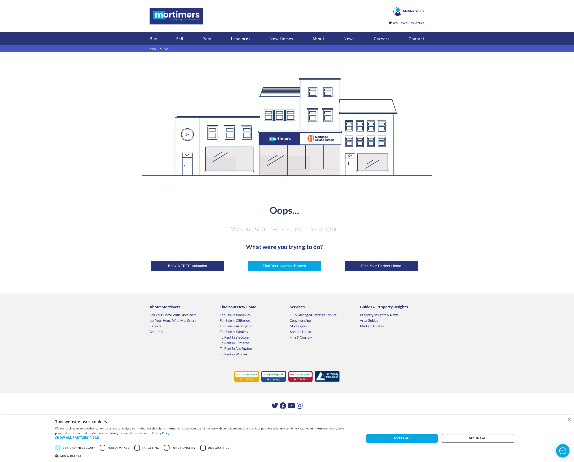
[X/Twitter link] (275, 405)
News (349, 38)
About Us (156, 332)
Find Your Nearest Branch (284, 266)
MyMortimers (413, 11)
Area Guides (369, 320)
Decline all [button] (478, 438)
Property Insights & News (379, 315)
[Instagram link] (299, 405)
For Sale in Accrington (236, 326)
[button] (205, 437)
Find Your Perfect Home (381, 266)
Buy (153, 38)
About (318, 38)
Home (153, 48)
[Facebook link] (283, 405)
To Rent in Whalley (234, 354)
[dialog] (287, 438)
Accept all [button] (402, 438)
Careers (381, 38)
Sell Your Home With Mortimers (173, 315)
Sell (179, 38)
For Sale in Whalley (234, 332)
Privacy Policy (161, 433)
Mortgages (298, 326)
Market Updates (372, 326)
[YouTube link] (291, 405)
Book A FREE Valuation (187, 266)
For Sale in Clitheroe (235, 320)
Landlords (240, 38)
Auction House (301, 332)
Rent (207, 38)
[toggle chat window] (563, 451)
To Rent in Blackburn (235, 337)
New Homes (281, 38)
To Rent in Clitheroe (235, 343)
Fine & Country (301, 337)
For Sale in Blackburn (235, 315)
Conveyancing (300, 320)
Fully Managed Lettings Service (313, 315)
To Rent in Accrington (236, 348)
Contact (416, 38)
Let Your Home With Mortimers (173, 320)
